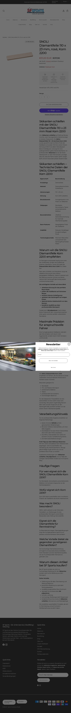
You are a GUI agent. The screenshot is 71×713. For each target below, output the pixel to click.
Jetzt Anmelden (53, 360)
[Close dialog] (69, 344)
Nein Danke (53, 367)
